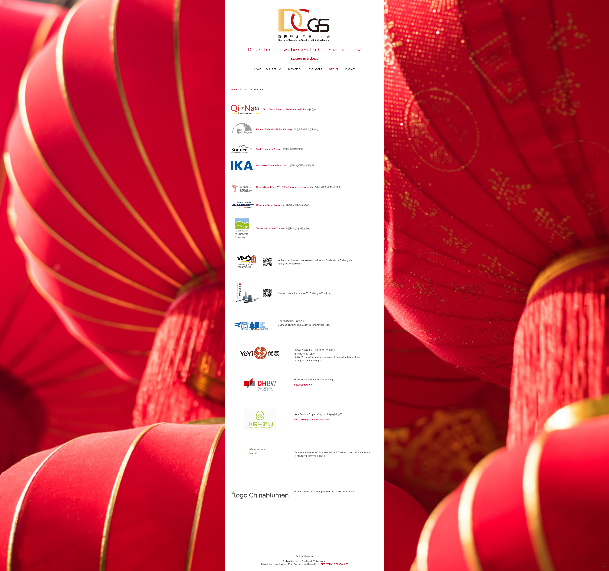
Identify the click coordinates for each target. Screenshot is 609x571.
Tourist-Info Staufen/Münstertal (271, 228)
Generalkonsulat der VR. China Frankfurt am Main (281, 187)
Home (257, 69)
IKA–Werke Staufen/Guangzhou (272, 165)
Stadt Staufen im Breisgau (269, 149)
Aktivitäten (294, 69)
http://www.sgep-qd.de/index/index (311, 419)
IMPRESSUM (326, 564)
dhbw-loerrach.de (303, 384)
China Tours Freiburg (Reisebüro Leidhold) (284, 109)
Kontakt (349, 69)
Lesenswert (315, 69)
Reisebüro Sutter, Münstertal (270, 205)
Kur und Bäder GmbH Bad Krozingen (274, 129)
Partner (333, 69)
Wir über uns (273, 69)
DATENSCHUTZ (341, 564)
